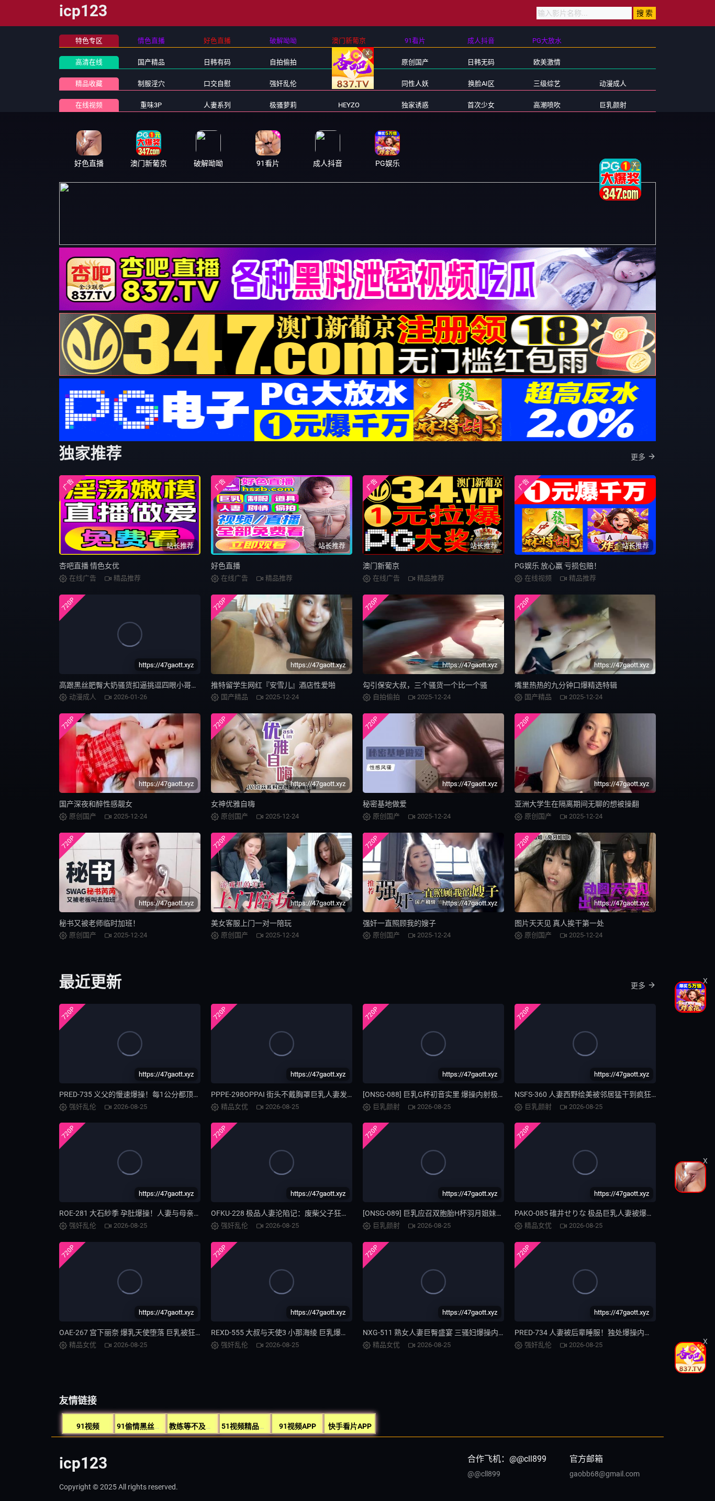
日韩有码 (217, 62)
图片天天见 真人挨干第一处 (559, 923)
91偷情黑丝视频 (143, 1426)
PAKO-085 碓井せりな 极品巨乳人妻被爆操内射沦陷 (599, 1213)
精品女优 (349, 83)
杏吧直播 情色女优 (89, 566)
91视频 (87, 1426)
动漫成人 (613, 83)
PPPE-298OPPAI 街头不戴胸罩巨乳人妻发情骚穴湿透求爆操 (308, 1094)
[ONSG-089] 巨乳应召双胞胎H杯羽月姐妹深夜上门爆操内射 (459, 1213)
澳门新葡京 (381, 566)
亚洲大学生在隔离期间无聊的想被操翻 (577, 804)
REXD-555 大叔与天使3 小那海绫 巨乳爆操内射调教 (294, 1332)
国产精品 (151, 62)
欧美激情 (547, 62)
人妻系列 (217, 105)
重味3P (151, 105)
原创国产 (415, 62)
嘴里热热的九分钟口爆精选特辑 (566, 685)
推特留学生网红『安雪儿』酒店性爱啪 (273, 685)
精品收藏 (89, 83)
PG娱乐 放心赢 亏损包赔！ (558, 566)
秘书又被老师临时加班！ (99, 923)
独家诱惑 (415, 105)
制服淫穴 (151, 83)
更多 (638, 457)
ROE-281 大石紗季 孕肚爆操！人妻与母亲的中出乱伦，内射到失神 (166, 1213)
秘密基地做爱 (385, 804)
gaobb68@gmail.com (604, 1474)
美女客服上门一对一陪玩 (251, 923)
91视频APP (297, 1426)
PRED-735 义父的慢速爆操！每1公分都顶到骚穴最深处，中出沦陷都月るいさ (184, 1094)
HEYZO (349, 105)
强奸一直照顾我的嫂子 (399, 923)
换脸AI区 (481, 83)
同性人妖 (415, 83)
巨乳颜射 (613, 105)
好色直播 (225, 566)
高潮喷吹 (547, 105)
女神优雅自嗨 (233, 804)
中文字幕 (349, 62)
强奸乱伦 (283, 83)
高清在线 (89, 62)
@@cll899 (483, 1474)
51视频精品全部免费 (254, 1426)
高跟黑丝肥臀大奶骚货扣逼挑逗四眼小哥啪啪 (132, 685)
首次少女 (481, 105)
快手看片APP (350, 1426)
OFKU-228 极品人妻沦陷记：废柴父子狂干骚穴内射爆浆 (302, 1213)
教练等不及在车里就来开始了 (216, 1426)
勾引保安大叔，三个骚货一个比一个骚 (425, 685)
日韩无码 (481, 62)
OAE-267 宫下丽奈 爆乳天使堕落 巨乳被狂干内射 (138, 1332)
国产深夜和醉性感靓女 (95, 804)
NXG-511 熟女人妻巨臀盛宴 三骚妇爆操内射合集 (441, 1332)
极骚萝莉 (283, 105)
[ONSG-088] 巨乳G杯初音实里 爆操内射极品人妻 (441, 1094)
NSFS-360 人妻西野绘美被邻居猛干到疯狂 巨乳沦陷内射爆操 (613, 1094)
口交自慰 (217, 83)
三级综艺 (547, 83)
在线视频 (89, 105)
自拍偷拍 (283, 62)
